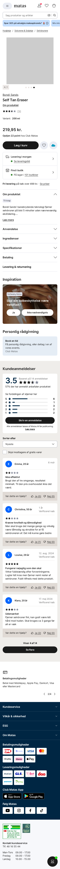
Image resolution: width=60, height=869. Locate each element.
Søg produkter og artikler (19, 15)
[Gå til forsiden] (20, 5)
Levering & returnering (17, 266)
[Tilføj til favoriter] (44, 145)
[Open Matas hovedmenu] (7, 6)
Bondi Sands (10, 94)
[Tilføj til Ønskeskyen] (53, 145)
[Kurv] (54, 6)
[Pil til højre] (54, 694)
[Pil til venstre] (44, 694)
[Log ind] (39, 6)
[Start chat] (52, 861)
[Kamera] (49, 15)
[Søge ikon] (54, 15)
